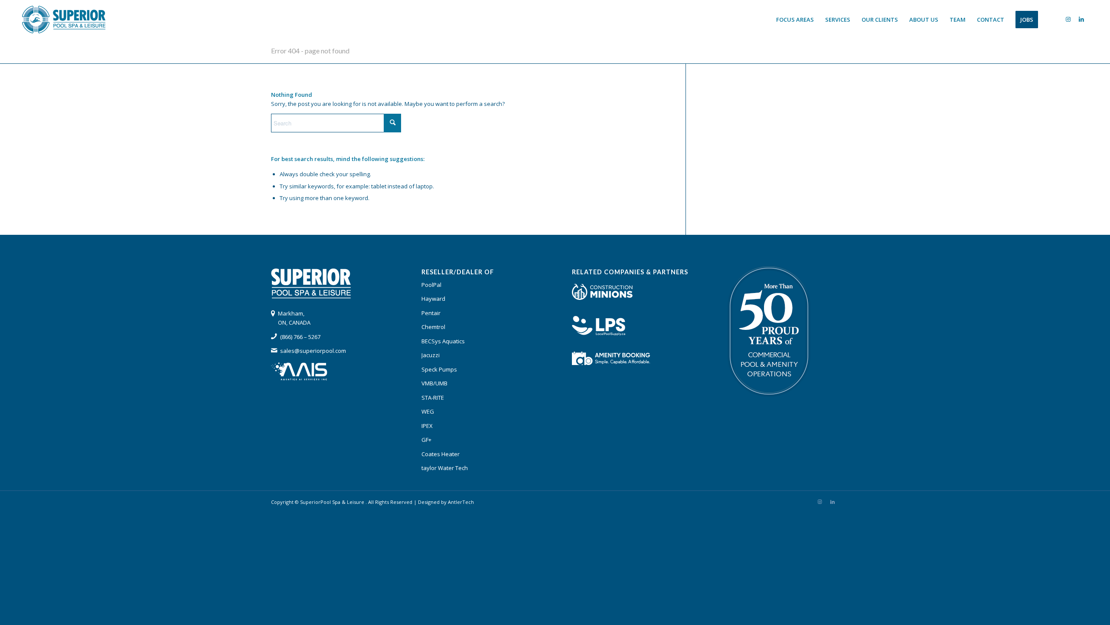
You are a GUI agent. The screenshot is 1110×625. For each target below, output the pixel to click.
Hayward (433, 299)
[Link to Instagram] (1068, 19)
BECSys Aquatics (443, 341)
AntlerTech (461, 502)
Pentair (431, 313)
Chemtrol (433, 327)
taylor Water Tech (444, 468)
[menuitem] (794, 19)
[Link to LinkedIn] (1081, 19)
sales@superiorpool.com (313, 351)
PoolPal (431, 285)
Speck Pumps (439, 369)
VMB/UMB (434, 383)
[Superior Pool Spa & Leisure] (63, 19)
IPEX (427, 426)
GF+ (426, 440)
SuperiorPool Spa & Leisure (333, 502)
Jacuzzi (430, 355)
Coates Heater (440, 454)
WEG (427, 411)
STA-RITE (432, 397)
